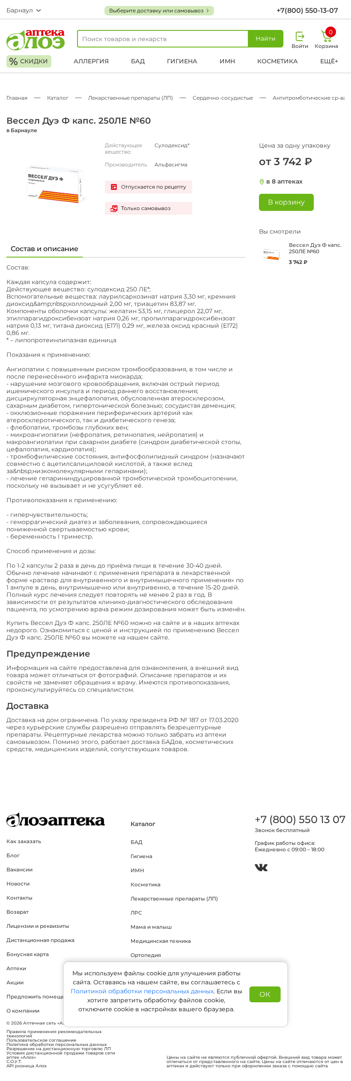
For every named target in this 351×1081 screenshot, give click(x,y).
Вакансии (19, 869)
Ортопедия (146, 955)
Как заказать (23, 841)
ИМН (227, 61)
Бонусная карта (27, 954)
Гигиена (182, 61)
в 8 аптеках (284, 181)
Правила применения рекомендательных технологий (53, 1034)
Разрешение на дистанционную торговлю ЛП (58, 1049)
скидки (28, 61)
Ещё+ (329, 61)
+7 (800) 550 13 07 (300, 819)
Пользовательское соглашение (41, 1040)
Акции (15, 982)
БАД (138, 61)
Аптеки (16, 968)
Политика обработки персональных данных (56, 1044)
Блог (13, 855)
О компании (22, 1010)
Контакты (19, 897)
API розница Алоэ (26, 1066)
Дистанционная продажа (40, 940)
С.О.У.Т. (14, 1062)
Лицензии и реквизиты (37, 926)
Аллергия (91, 61)
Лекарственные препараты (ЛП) (174, 898)
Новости (18, 883)
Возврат (17, 912)
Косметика (277, 61)
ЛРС (136, 912)
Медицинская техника (161, 941)
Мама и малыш (151, 927)
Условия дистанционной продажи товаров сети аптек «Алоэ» (60, 1055)
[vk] (261, 868)
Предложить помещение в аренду (53, 996)
